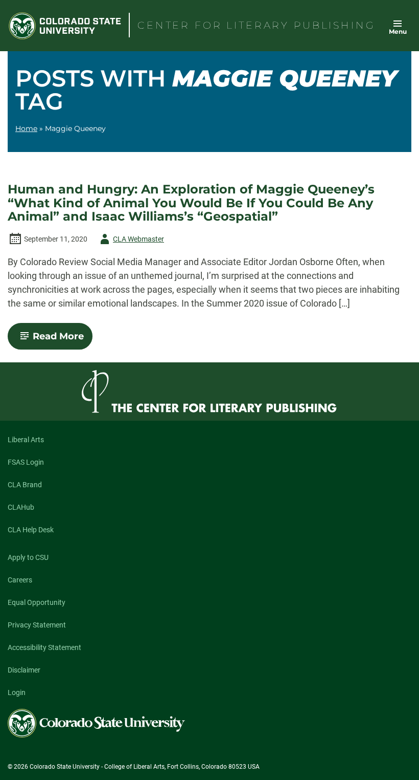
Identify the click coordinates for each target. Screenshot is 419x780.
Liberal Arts (26, 440)
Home (26, 128)
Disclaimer (24, 670)
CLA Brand (25, 485)
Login (17, 692)
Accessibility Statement (44, 647)
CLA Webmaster (130, 240)
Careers (20, 580)
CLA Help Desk (31, 530)
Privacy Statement (37, 625)
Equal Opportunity (36, 602)
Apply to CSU (28, 557)
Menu (398, 31)
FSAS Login (26, 462)
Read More (62, 340)
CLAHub (21, 507)
